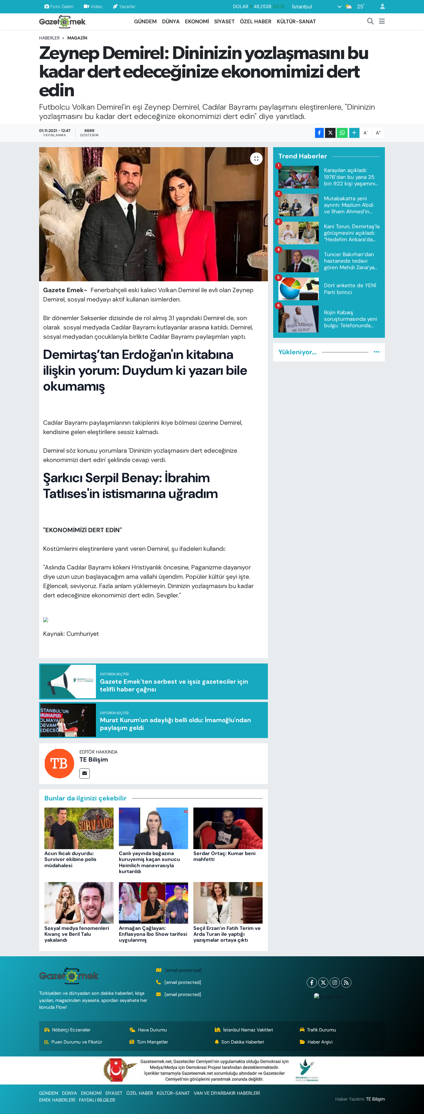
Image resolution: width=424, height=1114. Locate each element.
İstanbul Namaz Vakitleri (248, 1030)
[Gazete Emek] (62, 21)
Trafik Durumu (321, 1030)
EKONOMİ (197, 21)
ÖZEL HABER (256, 21)
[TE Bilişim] (59, 763)
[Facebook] (312, 982)
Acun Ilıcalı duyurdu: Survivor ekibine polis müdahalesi (70, 859)
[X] (323, 982)
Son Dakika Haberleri (242, 1042)
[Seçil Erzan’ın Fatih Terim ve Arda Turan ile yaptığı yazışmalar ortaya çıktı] (228, 902)
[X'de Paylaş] (330, 133)
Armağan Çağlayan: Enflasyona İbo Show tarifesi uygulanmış (153, 934)
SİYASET (224, 21)
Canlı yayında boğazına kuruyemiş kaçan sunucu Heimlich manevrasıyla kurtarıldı (149, 862)
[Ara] (371, 22)
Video (96, 6)
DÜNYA (171, 21)
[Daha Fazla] (354, 133)
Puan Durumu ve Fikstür (77, 1042)
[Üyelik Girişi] (380, 6)
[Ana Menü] (382, 22)
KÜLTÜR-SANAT (296, 21)
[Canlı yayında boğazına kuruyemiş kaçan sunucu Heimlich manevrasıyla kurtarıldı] (153, 827)
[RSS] (346, 982)
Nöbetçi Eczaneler (71, 1030)
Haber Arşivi (320, 1042)
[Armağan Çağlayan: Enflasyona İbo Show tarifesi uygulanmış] (153, 902)
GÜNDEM (145, 21)
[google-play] (329, 996)
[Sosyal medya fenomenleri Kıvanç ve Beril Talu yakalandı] (79, 902)
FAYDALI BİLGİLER (97, 1100)
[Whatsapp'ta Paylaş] (342, 133)
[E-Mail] (84, 773)
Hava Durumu (152, 1030)
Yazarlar (127, 6)
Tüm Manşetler (152, 1042)
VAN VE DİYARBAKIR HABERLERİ (227, 1093)
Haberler (49, 38)
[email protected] (183, 970)
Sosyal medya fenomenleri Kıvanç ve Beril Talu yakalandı (76, 934)
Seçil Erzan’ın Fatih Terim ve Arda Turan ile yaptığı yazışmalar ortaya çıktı (227, 934)
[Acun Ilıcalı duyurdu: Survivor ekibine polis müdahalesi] (79, 827)
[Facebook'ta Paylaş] (319, 133)
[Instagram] (335, 982)
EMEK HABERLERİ (57, 1100)
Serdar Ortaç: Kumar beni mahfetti (224, 856)
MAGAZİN (77, 38)
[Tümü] (377, 352)
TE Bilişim (93, 759)
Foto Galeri (61, 6)
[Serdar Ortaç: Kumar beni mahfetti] (228, 827)
